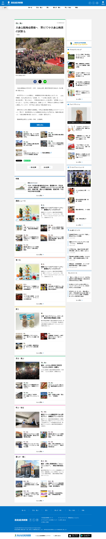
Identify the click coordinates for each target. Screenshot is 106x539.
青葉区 (18, 34)
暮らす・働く (57, 7)
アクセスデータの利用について (49, 520)
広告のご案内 (45, 522)
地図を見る (40, 125)
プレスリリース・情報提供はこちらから (69, 517)
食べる (30, 7)
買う (48, 7)
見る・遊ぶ (39, 7)
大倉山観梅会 (46, 153)
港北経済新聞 (15, 3)
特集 (76, 7)
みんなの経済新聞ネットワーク (22, 535)
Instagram (97, 3)
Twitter (93, 3)
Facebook (89, 3)
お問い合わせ (62, 520)
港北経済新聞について (47, 517)
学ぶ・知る (68, 7)
